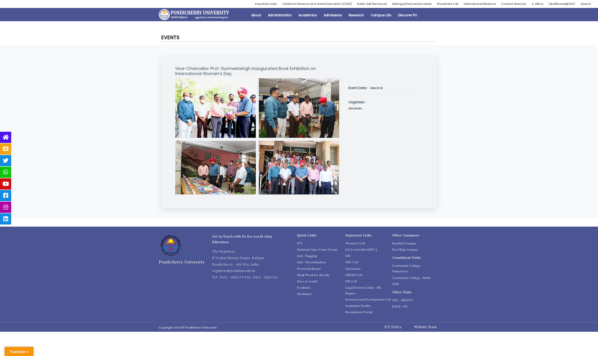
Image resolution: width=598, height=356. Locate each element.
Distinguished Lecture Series (412, 4)
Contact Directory (513, 4)
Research (356, 15)
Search (586, 4)
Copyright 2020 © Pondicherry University (188, 327)
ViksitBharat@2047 (561, 4)
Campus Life (381, 15)
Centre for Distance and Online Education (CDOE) (317, 4)
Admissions (333, 15)
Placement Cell (447, 4)
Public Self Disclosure (372, 4)
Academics (308, 15)
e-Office (537, 4)
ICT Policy (393, 327)
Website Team (425, 327)
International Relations (480, 4)
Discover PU (407, 15)
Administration (280, 15)
